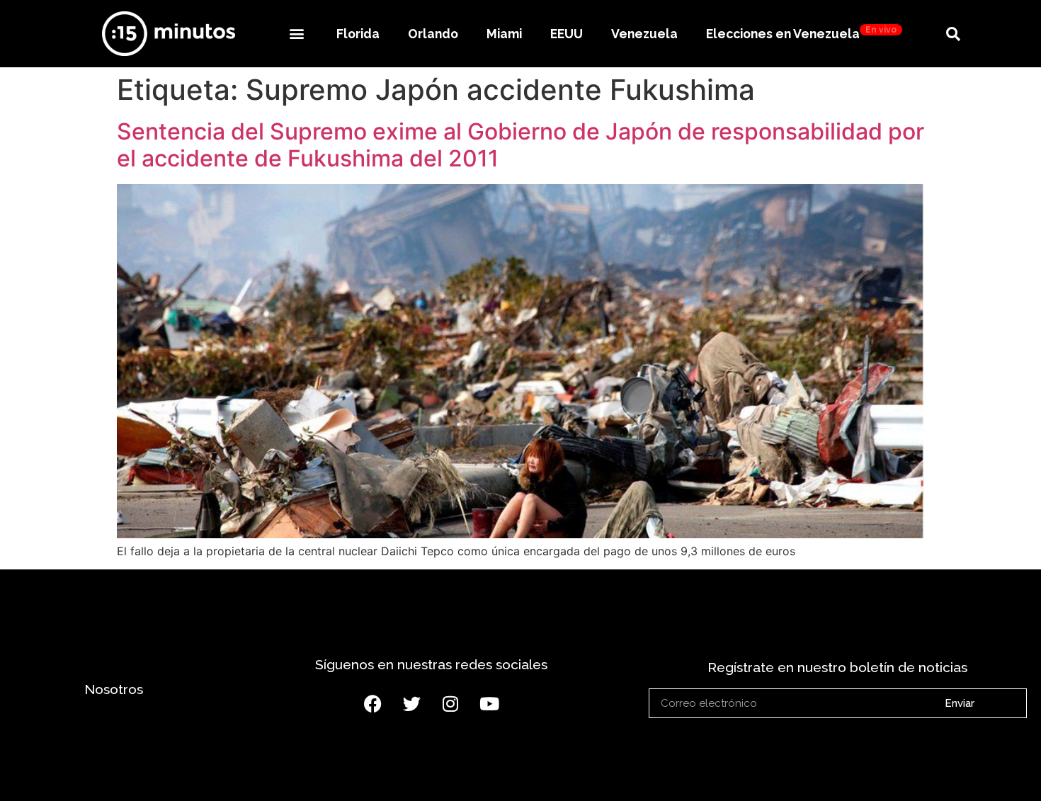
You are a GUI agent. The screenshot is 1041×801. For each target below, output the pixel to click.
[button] (296, 33)
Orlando (433, 33)
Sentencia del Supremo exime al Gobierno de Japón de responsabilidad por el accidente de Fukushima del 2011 (520, 145)
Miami (504, 33)
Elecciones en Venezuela (801, 33)
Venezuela (644, 33)
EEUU (566, 33)
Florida (358, 33)
